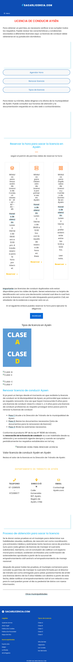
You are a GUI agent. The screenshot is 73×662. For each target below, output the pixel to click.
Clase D (40, 632)
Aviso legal (5, 626)
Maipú (4, 647)
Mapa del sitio (6, 635)
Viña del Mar (42, 642)
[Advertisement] (36, 54)
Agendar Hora (36, 72)
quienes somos (7, 623)
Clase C (40, 629)
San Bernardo (42, 651)
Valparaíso (41, 645)
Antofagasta (6, 653)
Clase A (40, 623)
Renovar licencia (36, 81)
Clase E (40, 635)
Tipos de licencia (36, 89)
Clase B (40, 626)
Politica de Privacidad (9, 632)
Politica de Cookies (8, 629)
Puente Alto (6, 644)
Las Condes (42, 648)
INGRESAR (36, 316)
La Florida (5, 650)
